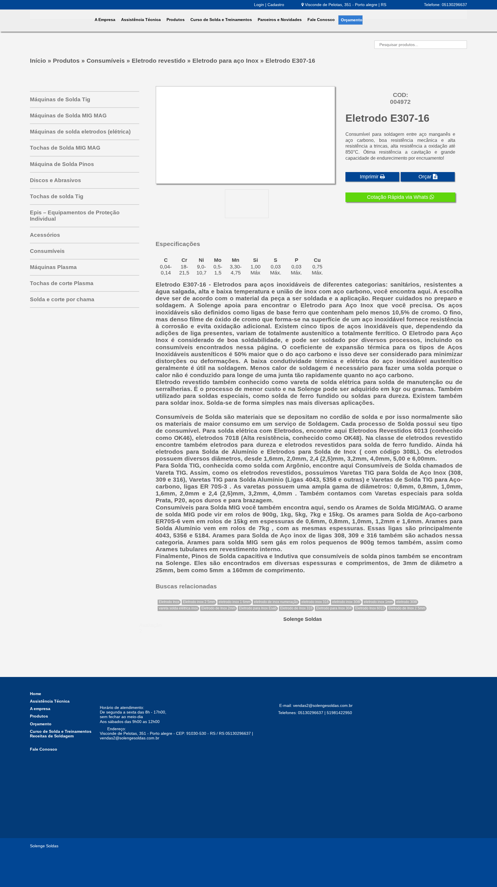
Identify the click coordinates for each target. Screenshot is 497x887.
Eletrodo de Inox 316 (296, 608)
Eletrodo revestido (159, 60)
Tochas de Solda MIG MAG (65, 148)
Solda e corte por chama (62, 299)
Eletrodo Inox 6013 (370, 608)
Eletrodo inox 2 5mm (199, 602)
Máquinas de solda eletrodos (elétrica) (80, 132)
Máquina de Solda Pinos (62, 164)
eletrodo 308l (406, 602)
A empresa (40, 708)
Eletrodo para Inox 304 (334, 608)
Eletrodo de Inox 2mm (218, 608)
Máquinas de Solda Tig (60, 99)
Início (38, 60)
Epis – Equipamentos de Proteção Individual (75, 215)
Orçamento (351, 20)
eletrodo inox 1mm (378, 602)
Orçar (425, 177)
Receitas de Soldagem (52, 736)
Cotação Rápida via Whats (398, 197)
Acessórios (45, 235)
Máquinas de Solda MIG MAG (68, 115)
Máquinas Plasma (53, 267)
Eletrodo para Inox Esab (258, 608)
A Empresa (105, 19)
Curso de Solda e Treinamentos (221, 19)
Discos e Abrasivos (55, 180)
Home (35, 693)
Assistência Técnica (141, 19)
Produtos (176, 19)
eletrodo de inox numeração (276, 602)
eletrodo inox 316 (315, 602)
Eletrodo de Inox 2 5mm (406, 608)
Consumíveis (106, 60)
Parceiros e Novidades (280, 19)
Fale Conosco (321, 19)
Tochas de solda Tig (56, 196)
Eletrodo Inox (169, 602)
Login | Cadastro (269, 4)
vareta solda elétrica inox (178, 608)
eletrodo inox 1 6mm (235, 602)
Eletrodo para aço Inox (225, 60)
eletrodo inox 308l (346, 602)
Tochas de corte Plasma (61, 283)
